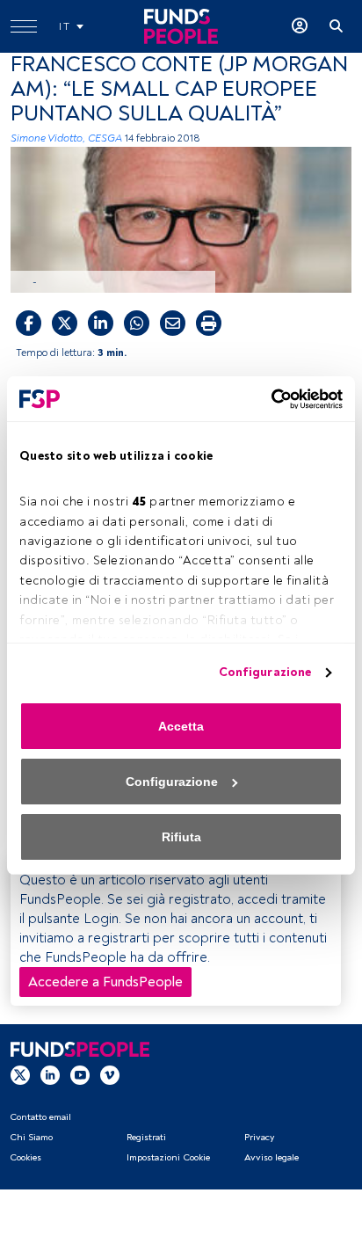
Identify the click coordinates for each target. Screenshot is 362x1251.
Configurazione (265, 672)
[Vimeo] (109, 1074)
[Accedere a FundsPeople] (300, 26)
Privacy (259, 1137)
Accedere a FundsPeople (105, 982)
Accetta (181, 726)
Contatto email (40, 1117)
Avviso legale (271, 1157)
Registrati (146, 1137)
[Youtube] (80, 1074)
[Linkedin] (50, 1074)
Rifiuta (181, 837)
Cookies (25, 1157)
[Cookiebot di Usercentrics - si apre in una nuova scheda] (266, 399)
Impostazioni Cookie (168, 1157)
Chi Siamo (31, 1137)
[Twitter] (20, 1074)
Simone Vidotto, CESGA (66, 138)
